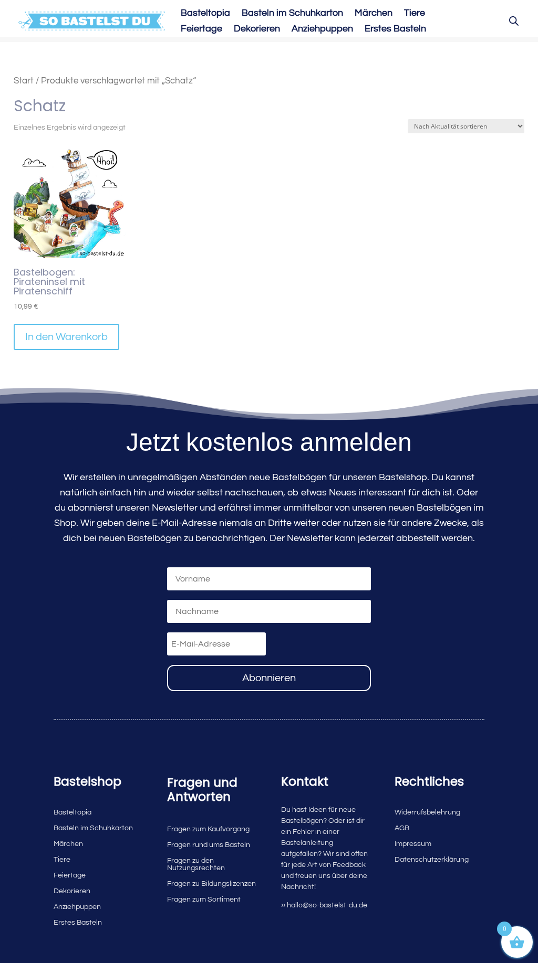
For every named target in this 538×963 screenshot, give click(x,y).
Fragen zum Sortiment (204, 899)
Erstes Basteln (395, 29)
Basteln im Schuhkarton (292, 13)
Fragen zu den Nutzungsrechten (196, 864)
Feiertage (201, 29)
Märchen (373, 13)
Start (24, 80)
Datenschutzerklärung (432, 859)
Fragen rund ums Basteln (208, 845)
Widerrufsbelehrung (427, 812)
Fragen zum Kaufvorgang (208, 829)
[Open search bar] (514, 21)
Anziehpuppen (322, 29)
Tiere (414, 13)
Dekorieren (257, 29)
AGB (402, 828)
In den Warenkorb (66, 337)
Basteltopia (205, 13)
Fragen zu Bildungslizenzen (211, 883)
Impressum (413, 844)
